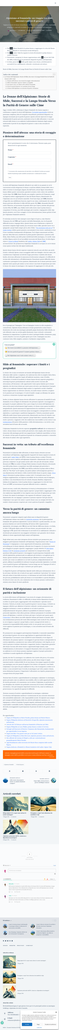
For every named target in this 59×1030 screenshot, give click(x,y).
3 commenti (13, 839)
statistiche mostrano (32, 519)
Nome (10, 150)
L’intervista (6, 617)
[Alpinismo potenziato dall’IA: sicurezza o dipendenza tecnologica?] (15, 827)
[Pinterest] (36, 771)
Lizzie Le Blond (13, 241)
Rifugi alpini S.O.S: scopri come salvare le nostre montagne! (31, 960)
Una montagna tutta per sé (44, 228)
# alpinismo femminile (9, 764)
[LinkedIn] (49, 771)
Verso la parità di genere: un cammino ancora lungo (21, 86)
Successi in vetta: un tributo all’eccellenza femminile (21, 84)
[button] (56, 1012)
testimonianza (7, 422)
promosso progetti (19, 551)
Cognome (11, 157)
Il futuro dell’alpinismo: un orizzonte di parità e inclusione (22, 88)
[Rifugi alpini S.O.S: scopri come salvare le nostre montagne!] (15, 804)
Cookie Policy (39, 1027)
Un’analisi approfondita (39, 112)
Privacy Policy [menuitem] (20, 945)
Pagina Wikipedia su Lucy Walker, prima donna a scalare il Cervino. (27, 727)
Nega (38, 1024)
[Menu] (55, 3)
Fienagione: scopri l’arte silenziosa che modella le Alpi (30, 975)
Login (54, 865)
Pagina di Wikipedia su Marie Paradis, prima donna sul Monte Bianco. (28, 718)
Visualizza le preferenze (50, 1024)
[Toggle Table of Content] (53, 74)
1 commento (41, 816)
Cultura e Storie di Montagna (34, 30)
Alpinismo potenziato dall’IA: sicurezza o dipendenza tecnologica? (33, 990)
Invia (10, 177)
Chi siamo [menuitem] (5, 945)
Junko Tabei (15, 457)
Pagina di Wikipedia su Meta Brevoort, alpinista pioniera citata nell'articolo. (30, 736)
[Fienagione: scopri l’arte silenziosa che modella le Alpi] (43, 804)
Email (10, 164)
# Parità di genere (20, 764)
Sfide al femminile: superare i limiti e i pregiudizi (20, 82)
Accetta (27, 1024)
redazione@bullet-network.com (18, 1020)
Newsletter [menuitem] (12, 945)
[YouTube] (12, 940)
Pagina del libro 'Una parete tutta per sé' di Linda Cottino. (24, 733)
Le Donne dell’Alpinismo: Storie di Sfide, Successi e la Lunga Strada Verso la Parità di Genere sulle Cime (29, 78)
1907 (44, 241)
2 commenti (49, 30)
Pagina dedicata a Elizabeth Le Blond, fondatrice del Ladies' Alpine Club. (29, 747)
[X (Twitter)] (22, 771)
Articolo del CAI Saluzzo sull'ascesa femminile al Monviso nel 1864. (27, 724)
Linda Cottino (7, 230)
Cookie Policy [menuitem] (29, 945)
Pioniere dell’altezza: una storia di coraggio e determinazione (23, 81)
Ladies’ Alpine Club (34, 241)
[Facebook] (9, 771)
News (43, 30)
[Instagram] (7, 940)
